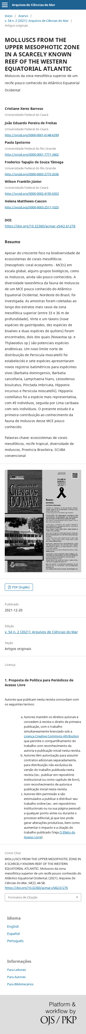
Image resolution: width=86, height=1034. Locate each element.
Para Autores (16, 977)
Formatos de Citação (23, 897)
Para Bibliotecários (20, 984)
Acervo (23, 16)
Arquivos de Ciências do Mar (33, 5)
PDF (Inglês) (20, 587)
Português (15, 941)
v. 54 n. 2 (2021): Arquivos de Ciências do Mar (37, 20)
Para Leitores (16, 970)
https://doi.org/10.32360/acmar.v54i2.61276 (40, 226)
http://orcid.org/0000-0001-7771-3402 (32, 154)
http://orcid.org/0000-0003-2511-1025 (32, 207)
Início (8, 16)
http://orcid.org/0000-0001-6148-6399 (32, 135)
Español (13, 933)
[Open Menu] (5, 5)
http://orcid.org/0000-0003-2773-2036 (32, 174)
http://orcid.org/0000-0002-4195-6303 (32, 193)
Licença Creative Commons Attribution (51, 736)
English (13, 926)
